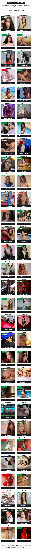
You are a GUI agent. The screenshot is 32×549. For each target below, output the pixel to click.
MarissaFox (8, 508)
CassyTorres (24, 350)
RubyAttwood (8, 385)
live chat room (8, 435)
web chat (8, 470)
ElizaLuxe (8, 526)
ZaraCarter (23, 420)
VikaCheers (8, 244)
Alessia (8, 350)
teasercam (23, 505)
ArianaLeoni (8, 85)
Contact (8, 545)
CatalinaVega (23, 226)
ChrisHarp (23, 473)
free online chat (8, 48)
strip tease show (8, 347)
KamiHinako (8, 473)
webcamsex (24, 48)
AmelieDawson (8, 226)
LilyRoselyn (8, 420)
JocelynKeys (8, 68)
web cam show (24, 153)
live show (8, 188)
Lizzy (8, 279)
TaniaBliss (23, 402)
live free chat (8, 206)
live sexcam (24, 365)
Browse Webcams (18, 10)
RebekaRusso (8, 314)
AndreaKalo (8, 103)
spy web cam (23, 188)
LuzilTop (8, 173)
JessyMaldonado (23, 438)
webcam (24, 206)
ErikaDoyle (23, 103)
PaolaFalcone (23, 209)
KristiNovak (24, 526)
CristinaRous (8, 438)
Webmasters (23, 547)
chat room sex (23, 329)
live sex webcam (23, 136)
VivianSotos (24, 314)
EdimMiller (8, 156)
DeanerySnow (8, 33)
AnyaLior (24, 244)
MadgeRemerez (8, 209)
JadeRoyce (23, 367)
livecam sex (24, 65)
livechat (24, 417)
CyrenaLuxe (8, 297)
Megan (23, 68)
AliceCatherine (8, 50)
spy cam (24, 171)
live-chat (8, 417)
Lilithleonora (24, 191)
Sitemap (3, 545)
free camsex (24, 312)
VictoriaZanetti (8, 332)
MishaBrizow (8, 121)
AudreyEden (24, 33)
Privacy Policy (14, 545)
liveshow (23, 276)
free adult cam (8, 153)
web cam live (23, 83)
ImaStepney (24, 50)
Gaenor (24, 121)
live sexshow (8, 453)
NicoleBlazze (23, 138)
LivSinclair (23, 85)
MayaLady (23, 279)
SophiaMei (23, 297)
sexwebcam (24, 241)
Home (10, 10)
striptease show (23, 541)
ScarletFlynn (8, 402)
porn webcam (8, 83)
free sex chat (8, 312)
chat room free (8, 505)
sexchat (24, 435)
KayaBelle (23, 332)
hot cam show (8, 294)
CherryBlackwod (23, 173)
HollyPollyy (8, 262)
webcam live (8, 65)
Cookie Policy (22, 545)
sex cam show (23, 259)
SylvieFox (8, 490)
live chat (23, 347)
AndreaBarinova (8, 138)
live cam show (23, 294)
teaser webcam (8, 118)
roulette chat (8, 541)
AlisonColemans (23, 15)
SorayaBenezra (8, 15)
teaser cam (8, 30)
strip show (8, 224)
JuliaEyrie (8, 455)
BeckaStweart (8, 191)
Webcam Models (15, 547)
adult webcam (23, 30)
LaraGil (8, 367)
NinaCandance (23, 262)
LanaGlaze (23, 490)
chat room (8, 100)
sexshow (8, 136)
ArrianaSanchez (24, 385)
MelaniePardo (23, 156)
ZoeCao (24, 508)
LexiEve (24, 455)
